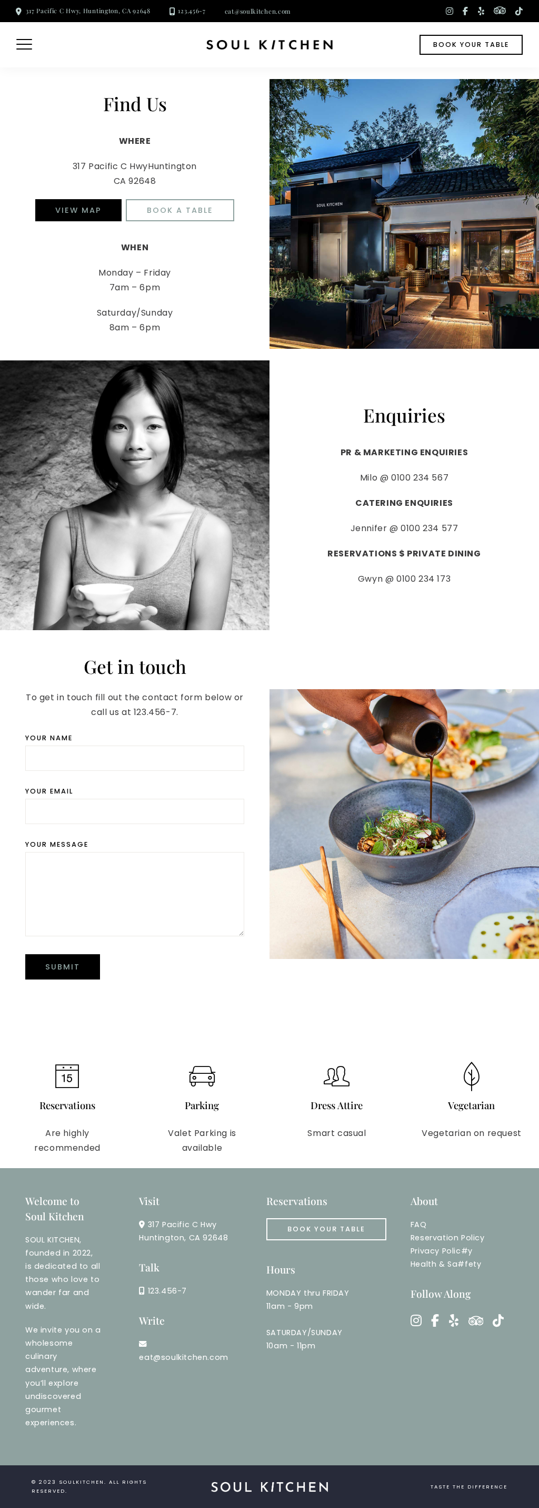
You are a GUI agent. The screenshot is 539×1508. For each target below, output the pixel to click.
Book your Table (326, 1229)
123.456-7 (191, 10)
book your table (471, 44)
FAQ (419, 1224)
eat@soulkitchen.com (258, 11)
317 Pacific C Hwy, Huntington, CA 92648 (88, 10)
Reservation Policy (448, 1237)
